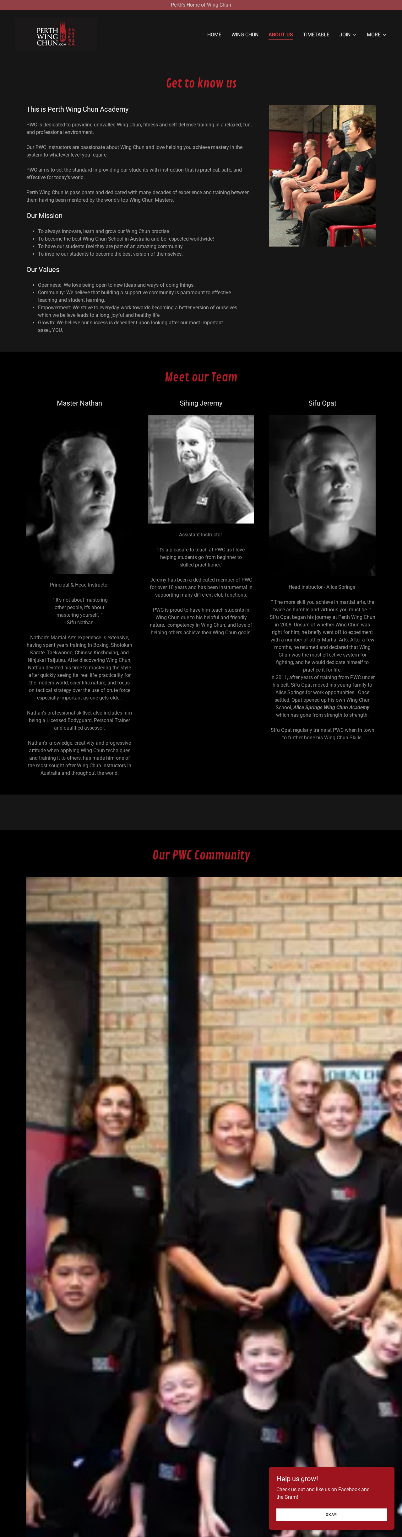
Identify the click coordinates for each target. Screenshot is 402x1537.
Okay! (332, 1514)
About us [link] (281, 35)
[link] (56, 33)
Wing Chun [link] (244, 35)
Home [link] (214, 35)
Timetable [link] (316, 35)
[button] (348, 35)
